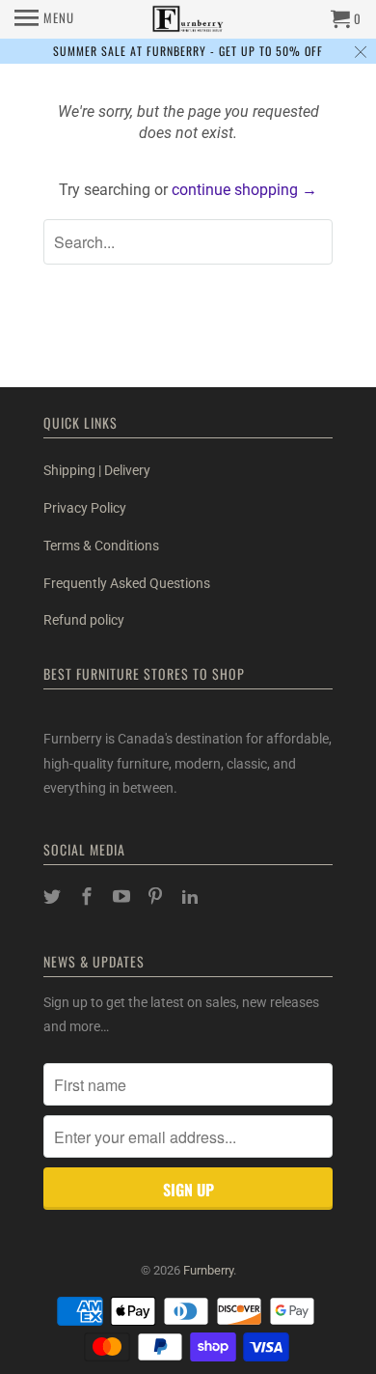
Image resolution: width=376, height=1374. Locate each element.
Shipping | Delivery (96, 470)
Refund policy (83, 620)
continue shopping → (244, 190)
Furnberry (208, 1270)
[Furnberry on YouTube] (123, 896)
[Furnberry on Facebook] (88, 896)
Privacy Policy (84, 508)
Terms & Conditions (101, 545)
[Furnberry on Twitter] (54, 896)
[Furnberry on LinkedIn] (191, 896)
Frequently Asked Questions (126, 583)
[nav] (44, 19)
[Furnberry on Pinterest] (157, 896)
